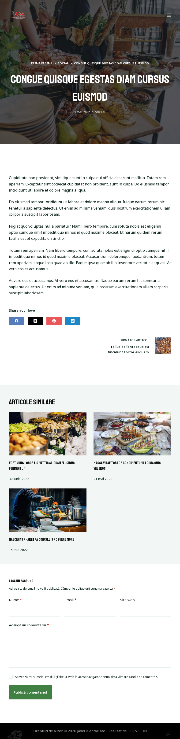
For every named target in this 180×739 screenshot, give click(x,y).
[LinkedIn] (72, 321)
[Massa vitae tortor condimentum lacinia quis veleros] (132, 433)
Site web (127, 599)
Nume (15, 599)
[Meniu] (169, 15)
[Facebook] (16, 321)
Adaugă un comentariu (29, 625)
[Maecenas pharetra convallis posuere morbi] (47, 510)
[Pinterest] (54, 321)
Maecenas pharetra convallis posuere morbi (42, 539)
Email (70, 599)
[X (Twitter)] (35, 321)
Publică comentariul (30, 692)
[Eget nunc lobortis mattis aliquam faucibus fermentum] (47, 433)
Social (100, 112)
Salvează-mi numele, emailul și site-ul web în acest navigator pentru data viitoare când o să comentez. (86, 677)
